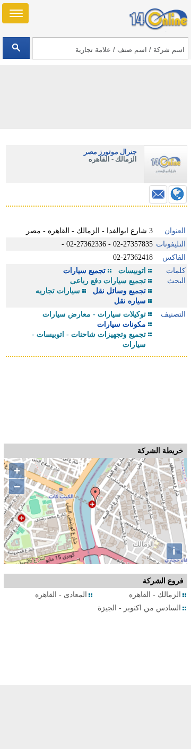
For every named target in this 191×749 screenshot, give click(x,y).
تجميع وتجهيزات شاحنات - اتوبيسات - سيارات (89, 339)
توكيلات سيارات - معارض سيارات (94, 314)
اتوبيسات (132, 271)
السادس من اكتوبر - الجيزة (139, 608)
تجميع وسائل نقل (119, 291)
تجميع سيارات (84, 271)
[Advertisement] (95, 717)
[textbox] (110, 48)
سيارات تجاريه (58, 291)
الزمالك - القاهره (155, 595)
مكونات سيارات (121, 324)
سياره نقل (130, 301)
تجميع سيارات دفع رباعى (108, 281)
